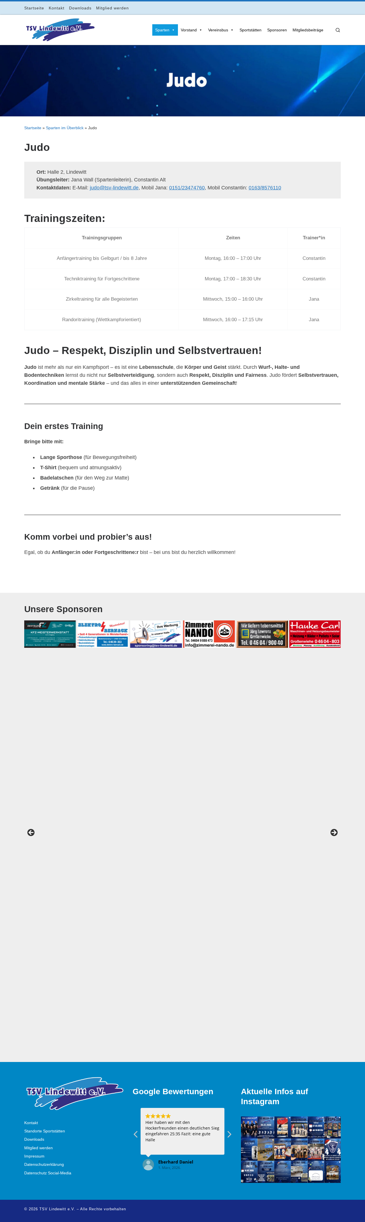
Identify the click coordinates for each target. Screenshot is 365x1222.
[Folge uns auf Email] (331, 8)
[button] (229, 1136)
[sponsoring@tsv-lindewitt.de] (156, 634)
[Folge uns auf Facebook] (315, 8)
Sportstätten (250, 30)
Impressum (34, 1156)
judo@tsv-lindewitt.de (114, 188)
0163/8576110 (265, 188)
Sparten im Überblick (65, 128)
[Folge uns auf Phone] (339, 8)
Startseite (32, 128)
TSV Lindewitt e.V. (57, 1209)
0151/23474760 (187, 188)
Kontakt (31, 1123)
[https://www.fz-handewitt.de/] (50, 634)
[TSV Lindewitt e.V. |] (60, 29)
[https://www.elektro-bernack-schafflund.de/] (103, 634)
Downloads (34, 1139)
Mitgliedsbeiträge (308, 30)
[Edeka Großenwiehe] (262, 634)
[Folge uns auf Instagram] (323, 8)
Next (333, 833)
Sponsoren (277, 30)
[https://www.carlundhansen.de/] (315, 634)
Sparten (162, 30)
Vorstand (189, 30)
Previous (31, 833)
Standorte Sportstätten (44, 1131)
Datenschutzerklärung (44, 1164)
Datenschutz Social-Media (47, 1173)
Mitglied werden (38, 1148)
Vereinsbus (218, 30)
